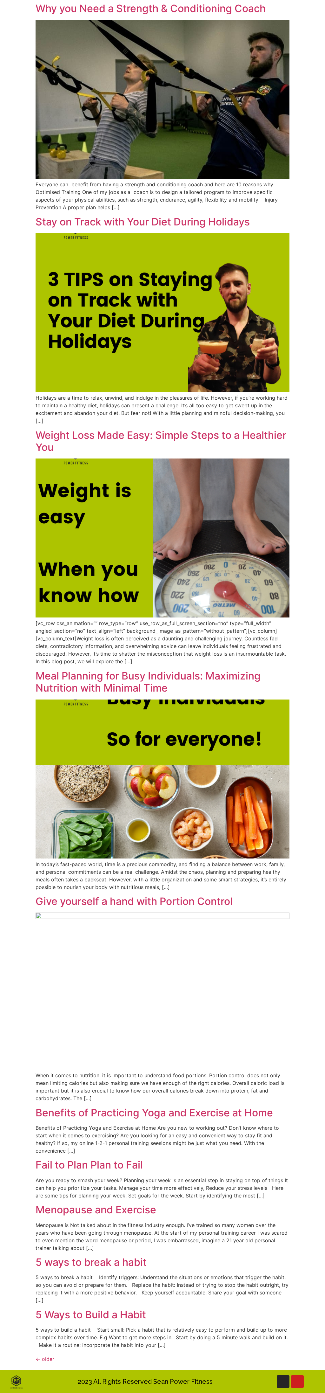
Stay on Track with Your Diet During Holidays (143, 222)
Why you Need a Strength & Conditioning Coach (151, 8)
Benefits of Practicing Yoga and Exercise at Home (154, 1113)
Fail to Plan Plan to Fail (89, 1165)
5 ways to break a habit (92, 1262)
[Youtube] (297, 1381)
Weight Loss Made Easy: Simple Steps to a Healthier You (161, 441)
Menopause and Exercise (96, 1209)
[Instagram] (283, 1381)
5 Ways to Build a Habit (91, 1314)
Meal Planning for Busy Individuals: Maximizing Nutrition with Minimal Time (148, 682)
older (45, 1359)
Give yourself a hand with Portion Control (134, 901)
